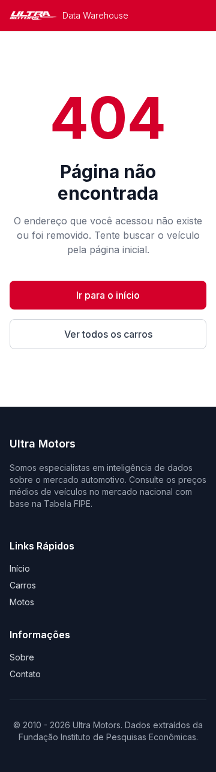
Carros (23, 585)
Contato (25, 674)
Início (20, 568)
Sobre (22, 657)
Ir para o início (108, 295)
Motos (22, 602)
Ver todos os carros (108, 334)
